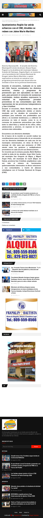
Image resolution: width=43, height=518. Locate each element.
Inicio (3, 20)
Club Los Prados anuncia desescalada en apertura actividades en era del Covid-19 (23, 503)
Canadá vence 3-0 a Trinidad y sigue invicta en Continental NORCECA (25, 457)
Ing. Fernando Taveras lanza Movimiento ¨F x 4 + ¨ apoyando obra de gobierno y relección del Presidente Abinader (26, 269)
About (20, 512)
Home (15, 512)
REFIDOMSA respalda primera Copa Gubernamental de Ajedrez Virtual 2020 (23, 495)
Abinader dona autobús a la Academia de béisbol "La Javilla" (25, 487)
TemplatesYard (17, 515)
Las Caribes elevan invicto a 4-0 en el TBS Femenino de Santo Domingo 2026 (23, 474)
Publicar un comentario (8, 225)
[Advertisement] (14, 401)
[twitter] (31, 230)
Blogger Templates (34, 515)
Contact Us (26, 512)
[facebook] (11, 230)
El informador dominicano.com (12, 35)
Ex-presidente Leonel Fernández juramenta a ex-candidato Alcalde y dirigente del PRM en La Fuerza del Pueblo (25, 194)
